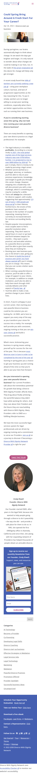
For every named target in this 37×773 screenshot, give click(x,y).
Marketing (8, 665)
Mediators (28, 719)
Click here (27, 708)
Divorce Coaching (11, 645)
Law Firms (17, 719)
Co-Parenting (9, 637)
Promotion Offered (11, 677)
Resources (25, 738)
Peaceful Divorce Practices (14, 673)
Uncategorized (9, 688)
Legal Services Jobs (11, 657)
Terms (6, 741)
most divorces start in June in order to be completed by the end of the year (18, 354)
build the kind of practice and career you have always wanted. (17, 258)
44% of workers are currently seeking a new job (18, 83)
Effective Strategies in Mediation (17, 653)
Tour (17, 738)
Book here (18, 703)
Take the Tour (18, 457)
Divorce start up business (14, 649)
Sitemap (14, 744)
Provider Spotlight (11, 681)
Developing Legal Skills (13, 641)
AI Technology (9, 629)
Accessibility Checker (8, 768)
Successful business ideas (14, 684)
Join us (25, 435)
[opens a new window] (18, 733)
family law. (18, 288)
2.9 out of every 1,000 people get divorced (19, 201)
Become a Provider (11, 633)
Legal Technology (11, 661)
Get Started (8, 738)
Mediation (8, 669)
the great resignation (22, 68)
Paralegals (8, 719)
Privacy (6, 744)
